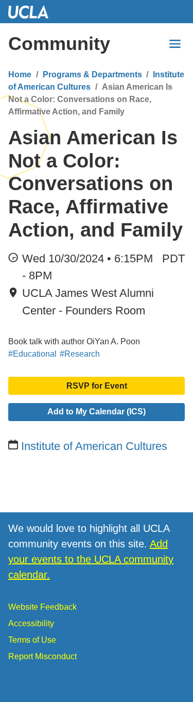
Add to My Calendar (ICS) (96, 411)
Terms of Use (32, 640)
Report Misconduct (42, 656)
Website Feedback (42, 607)
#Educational (32, 353)
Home (19, 74)
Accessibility (31, 623)
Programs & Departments (92, 74)
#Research (80, 353)
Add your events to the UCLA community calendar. (90, 559)
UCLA (33, 11)
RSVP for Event (96, 385)
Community (59, 43)
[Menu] (175, 44)
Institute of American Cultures (94, 446)
